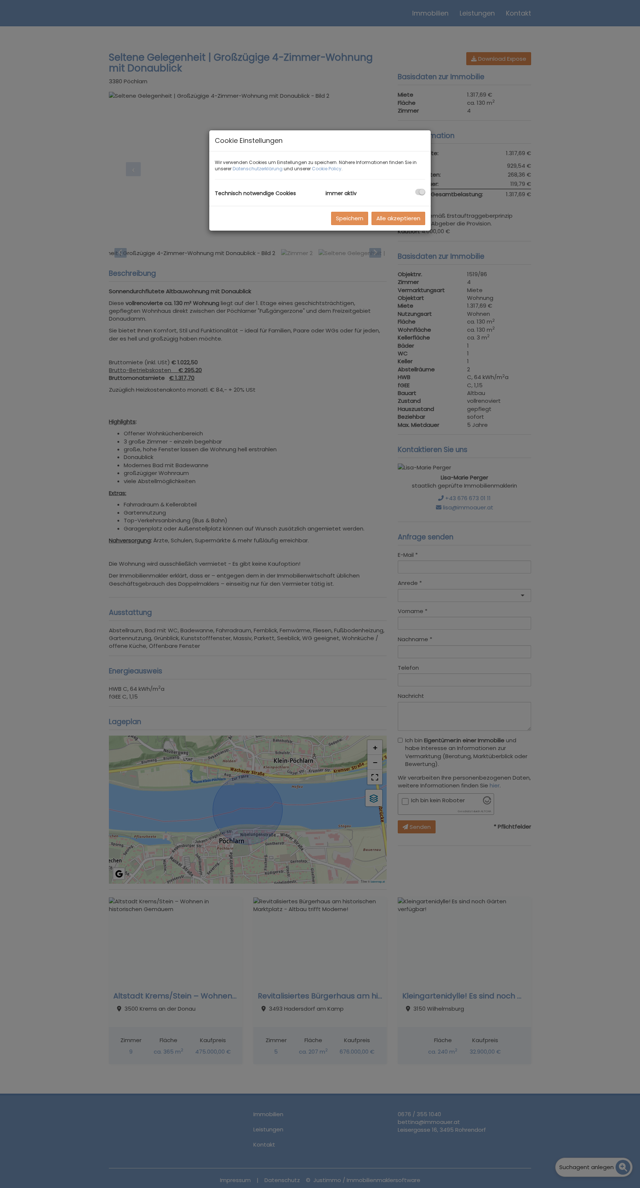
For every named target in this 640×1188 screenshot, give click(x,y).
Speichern (349, 218)
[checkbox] (420, 192)
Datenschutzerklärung (258, 168)
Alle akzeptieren (398, 218)
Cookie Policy (326, 168)
